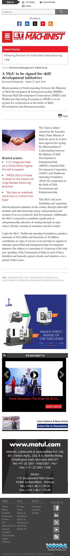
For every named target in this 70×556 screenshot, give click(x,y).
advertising (49, 2)
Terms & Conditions (22, 514)
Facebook (36, 506)
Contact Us (22, 522)
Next (61, 374)
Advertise (22, 525)
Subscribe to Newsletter (52, 426)
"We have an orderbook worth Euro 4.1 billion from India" (17, 196)
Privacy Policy (20, 508)
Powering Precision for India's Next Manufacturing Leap (33, 57)
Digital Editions (6, 540)
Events (5, 519)
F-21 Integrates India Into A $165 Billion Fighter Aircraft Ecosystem (17, 165)
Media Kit (21, 528)
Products (6, 532)
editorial (30, 2)
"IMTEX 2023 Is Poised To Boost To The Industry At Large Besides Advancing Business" (18, 180)
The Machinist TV (8, 524)
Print (65, 116)
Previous (7, 374)
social (35, 501)
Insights (6, 512)
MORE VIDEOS (53, 406)
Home (5, 67)
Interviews (7, 516)
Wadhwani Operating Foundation (47, 280)
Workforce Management (21, 67)
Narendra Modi (15, 277)
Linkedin (36, 509)
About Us (21, 519)
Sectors (6, 528)
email (28, 6)
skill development (33, 277)
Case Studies (8, 535)
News (5, 509)
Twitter (35, 512)
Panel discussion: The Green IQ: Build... (34, 398)
